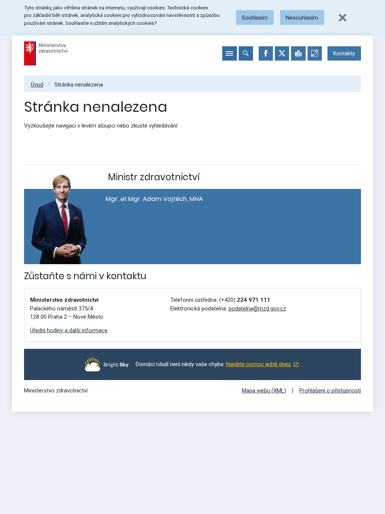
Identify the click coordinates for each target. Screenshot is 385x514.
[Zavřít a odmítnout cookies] (342, 18)
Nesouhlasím (302, 17)
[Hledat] (246, 53)
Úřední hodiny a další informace (69, 330)
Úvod (37, 84)
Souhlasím (255, 17)
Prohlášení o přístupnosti (330, 390)
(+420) (244, 300)
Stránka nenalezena (79, 84)
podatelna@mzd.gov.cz (257, 308)
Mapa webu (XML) (264, 390)
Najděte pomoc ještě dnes (258, 364)
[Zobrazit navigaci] (229, 53)
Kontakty (344, 53)
